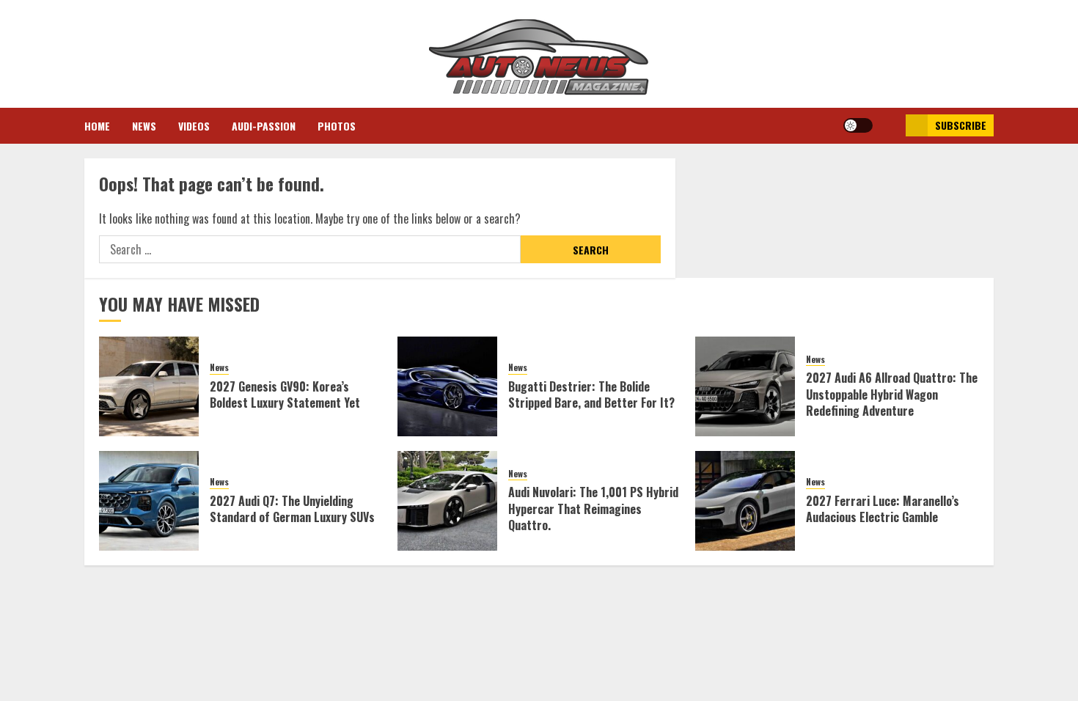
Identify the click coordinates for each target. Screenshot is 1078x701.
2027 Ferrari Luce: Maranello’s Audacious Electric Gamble (882, 509)
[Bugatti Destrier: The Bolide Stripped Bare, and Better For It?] (447, 386)
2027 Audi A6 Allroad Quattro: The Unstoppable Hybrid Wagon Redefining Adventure (892, 394)
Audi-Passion (264, 125)
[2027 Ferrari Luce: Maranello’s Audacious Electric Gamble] (745, 501)
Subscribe (960, 125)
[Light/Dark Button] (858, 125)
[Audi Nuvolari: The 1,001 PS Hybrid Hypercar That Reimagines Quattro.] (447, 501)
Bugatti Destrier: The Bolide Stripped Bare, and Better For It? (591, 394)
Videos (194, 125)
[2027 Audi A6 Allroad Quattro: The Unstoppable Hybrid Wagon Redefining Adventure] (745, 386)
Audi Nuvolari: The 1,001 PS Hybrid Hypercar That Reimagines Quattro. (593, 508)
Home (97, 125)
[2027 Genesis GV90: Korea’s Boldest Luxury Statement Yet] (149, 386)
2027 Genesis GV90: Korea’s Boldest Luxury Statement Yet (285, 394)
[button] (889, 125)
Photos (337, 125)
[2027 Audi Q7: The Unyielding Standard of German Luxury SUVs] (149, 501)
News (144, 125)
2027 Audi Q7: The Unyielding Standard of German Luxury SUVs (292, 509)
